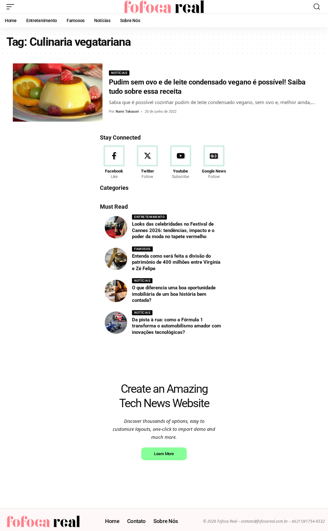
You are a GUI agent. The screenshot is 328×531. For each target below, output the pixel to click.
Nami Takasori (127, 111)
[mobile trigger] (11, 6)
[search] (317, 6)
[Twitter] (147, 162)
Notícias (119, 73)
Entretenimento (149, 217)
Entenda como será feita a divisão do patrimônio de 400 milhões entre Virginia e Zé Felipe (176, 262)
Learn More (164, 453)
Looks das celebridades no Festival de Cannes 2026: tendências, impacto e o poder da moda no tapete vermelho (173, 230)
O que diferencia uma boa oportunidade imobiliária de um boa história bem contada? (174, 294)
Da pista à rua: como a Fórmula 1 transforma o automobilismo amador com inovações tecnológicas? (176, 326)
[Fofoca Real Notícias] (164, 6)
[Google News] (214, 162)
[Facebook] (114, 162)
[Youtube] (181, 162)
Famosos (142, 249)
